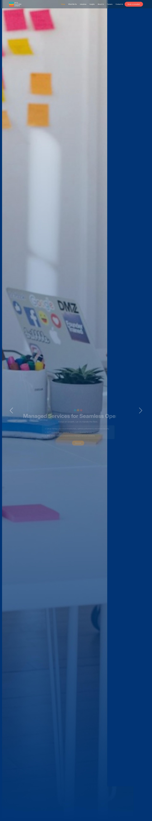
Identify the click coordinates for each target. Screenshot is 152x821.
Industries (83, 4)
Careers (110, 4)
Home (63, 4)
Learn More (76, 426)
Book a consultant (134, 4)
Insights (92, 4)
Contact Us (119, 4)
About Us (101, 4)
